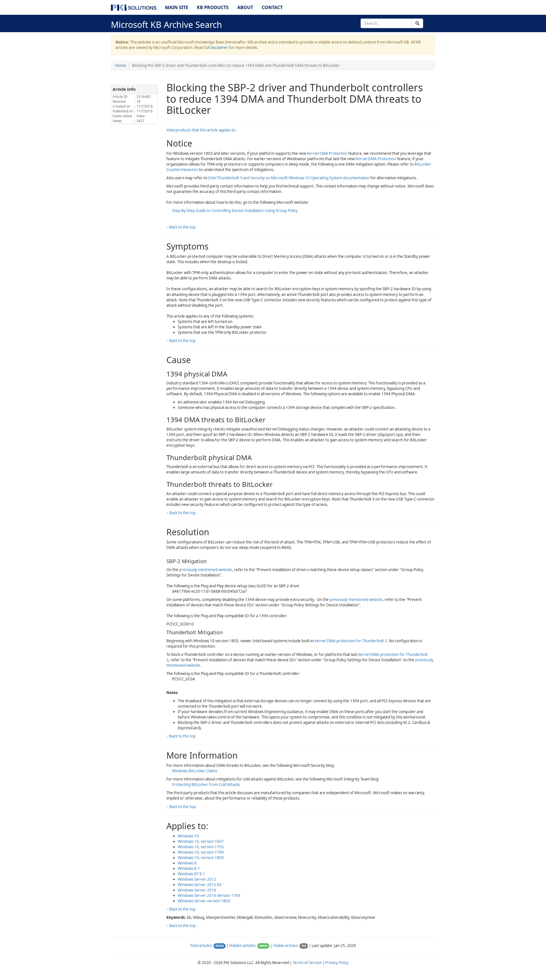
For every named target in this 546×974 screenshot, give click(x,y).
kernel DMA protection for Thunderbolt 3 (351, 640)
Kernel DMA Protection (327, 153)
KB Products (213, 7)
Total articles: (201, 945)
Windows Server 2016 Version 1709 (209, 895)
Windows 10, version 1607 (201, 841)
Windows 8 (187, 863)
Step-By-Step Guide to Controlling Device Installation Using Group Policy (235, 210)
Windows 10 (188, 836)
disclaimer (219, 47)
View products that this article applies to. (201, 130)
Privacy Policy (337, 962)
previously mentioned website (205, 569)
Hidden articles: (243, 945)
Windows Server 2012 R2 (200, 884)
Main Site (176, 7)
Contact (272, 7)
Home (120, 65)
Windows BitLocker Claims (194, 770)
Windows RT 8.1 (191, 873)
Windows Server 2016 (197, 890)
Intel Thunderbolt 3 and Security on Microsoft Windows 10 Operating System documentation (289, 177)
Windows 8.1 (189, 868)
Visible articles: (286, 945)
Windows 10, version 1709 (201, 852)
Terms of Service (307, 962)
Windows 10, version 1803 (201, 857)
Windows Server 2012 (197, 879)
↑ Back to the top (181, 227)
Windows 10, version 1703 (201, 846)
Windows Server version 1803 (204, 900)
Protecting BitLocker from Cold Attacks (206, 784)
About (245, 7)
